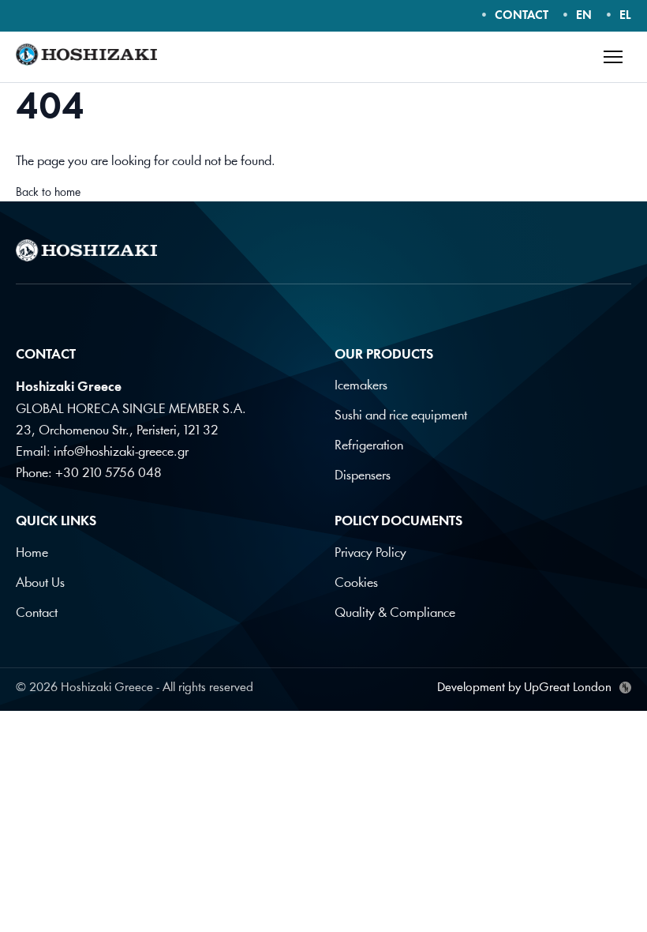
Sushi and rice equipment (401, 416)
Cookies (356, 583)
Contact (37, 613)
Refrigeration (369, 446)
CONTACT (521, 16)
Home (32, 553)
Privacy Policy (370, 553)
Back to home (48, 193)
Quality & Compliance (395, 613)
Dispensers (363, 476)
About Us (40, 583)
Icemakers (361, 386)
